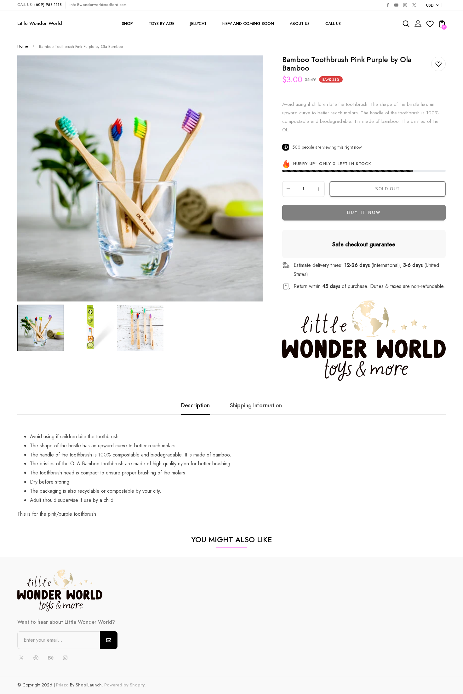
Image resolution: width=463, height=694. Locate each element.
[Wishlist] (430, 25)
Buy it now (363, 212)
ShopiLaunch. (89, 685)
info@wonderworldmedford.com (98, 5)
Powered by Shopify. (124, 685)
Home (22, 46)
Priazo (62, 685)
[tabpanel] (42, 328)
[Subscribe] (108, 640)
